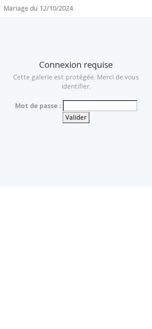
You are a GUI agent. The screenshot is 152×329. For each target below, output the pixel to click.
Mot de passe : (38, 105)
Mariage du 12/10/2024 (38, 8)
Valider (76, 117)
